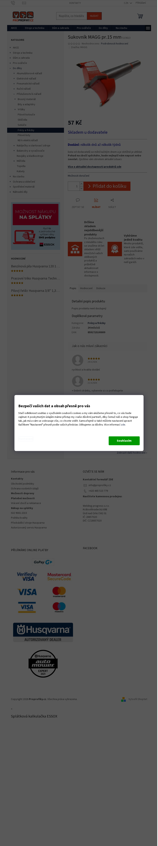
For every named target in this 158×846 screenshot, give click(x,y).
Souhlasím (124, 441)
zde (123, 425)
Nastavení (26, 439)
